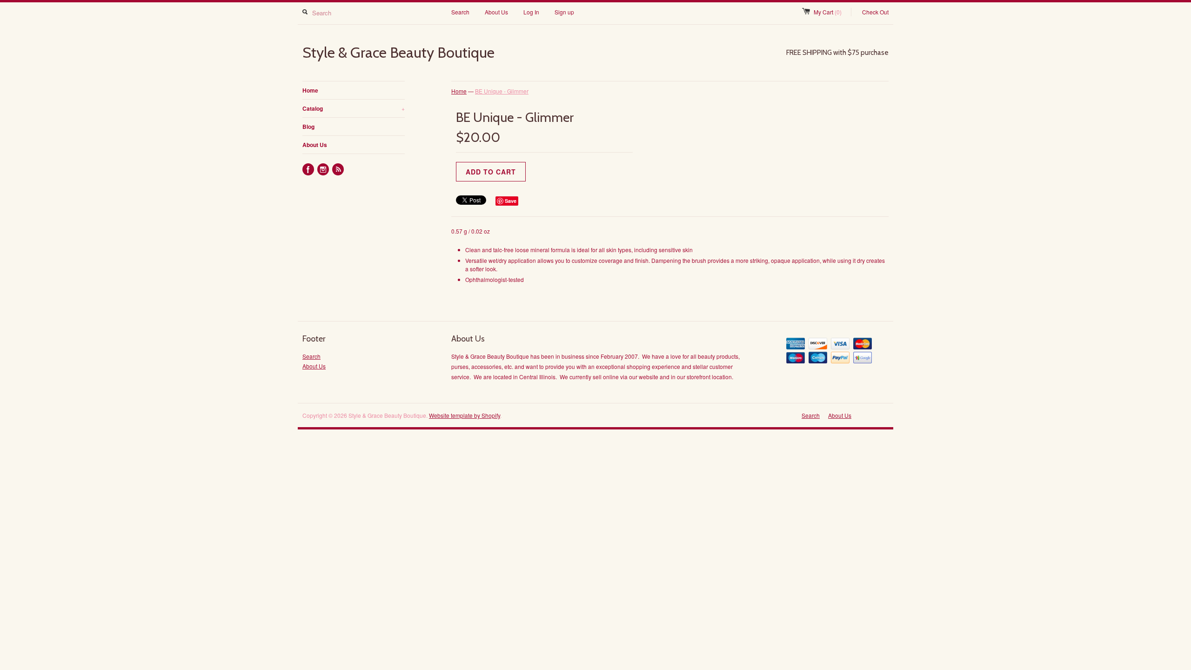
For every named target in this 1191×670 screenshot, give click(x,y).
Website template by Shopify (464, 415)
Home (310, 90)
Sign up (564, 12)
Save (510, 200)
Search (460, 12)
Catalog (353, 108)
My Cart (828, 12)
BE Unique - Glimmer (502, 91)
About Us (496, 12)
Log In (531, 12)
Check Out (875, 12)
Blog (308, 126)
